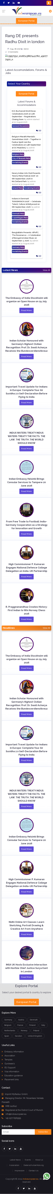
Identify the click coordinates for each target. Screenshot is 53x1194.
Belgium (7, 1025)
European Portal (26, 21)
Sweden (18, 1036)
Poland (36, 1031)
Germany (8, 1020)
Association (9, 1055)
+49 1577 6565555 (13, 1118)
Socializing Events (20, 163)
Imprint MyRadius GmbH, (16, 1094)
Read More (26, 310)
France (20, 1025)
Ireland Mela (17, 188)
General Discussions (20, 126)
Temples (8, 1059)
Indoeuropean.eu (30, 1179)
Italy (43, 1025)
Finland (32, 1025)
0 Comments (13, 52)
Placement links (11, 1079)
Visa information (11, 1071)
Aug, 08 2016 (15, 49)
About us (39, 1160)
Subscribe (43, 1132)
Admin (26, 49)
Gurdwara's (9, 1063)
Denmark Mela (18, 214)
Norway (24, 1031)
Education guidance (13, 1075)
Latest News (15, 1160)
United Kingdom (35, 1036)
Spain (6, 1036)
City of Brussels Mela (21, 158)
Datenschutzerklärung (34, 1165)
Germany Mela (18, 247)
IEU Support (9, 1067)
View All (46, 270)
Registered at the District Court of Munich (24, 1110)
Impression (20, 1171)
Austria (21, 1020)
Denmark (34, 1020)
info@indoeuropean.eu (15, 1114)
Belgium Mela (18, 154)
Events (28, 1160)
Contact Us (33, 1171)
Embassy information (14, 1052)
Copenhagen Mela (20, 218)
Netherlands (9, 1031)
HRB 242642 (11, 1106)
